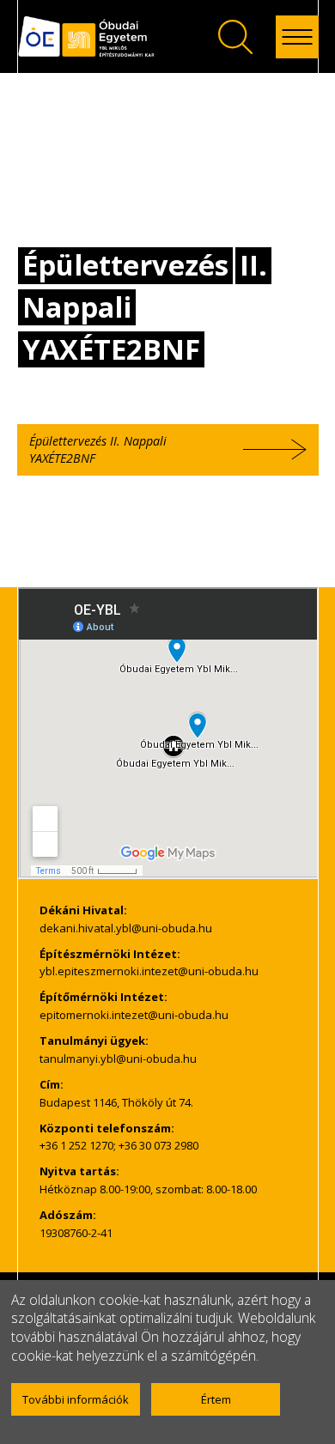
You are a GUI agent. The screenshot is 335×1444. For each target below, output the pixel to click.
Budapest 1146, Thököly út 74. (116, 1102)
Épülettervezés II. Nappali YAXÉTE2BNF (98, 449)
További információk (75, 1399)
